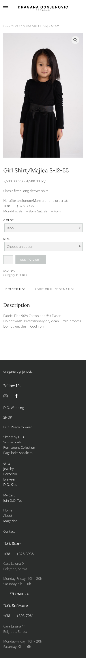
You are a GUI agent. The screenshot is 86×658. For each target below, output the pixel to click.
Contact (9, 531)
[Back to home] (43, 7)
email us (22, 594)
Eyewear (9, 479)
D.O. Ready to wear (17, 427)
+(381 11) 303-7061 (18, 615)
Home (6, 26)
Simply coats (12, 442)
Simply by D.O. (14, 437)
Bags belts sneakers (17, 452)
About (7, 515)
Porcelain (10, 474)
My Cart (9, 495)
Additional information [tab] (55, 289)
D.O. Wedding (13, 407)
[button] (5, 7)
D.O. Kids (10, 484)
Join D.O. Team (14, 500)
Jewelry (8, 468)
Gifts (6, 463)
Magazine (10, 521)
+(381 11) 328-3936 (18, 206)
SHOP (15, 26)
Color (8, 220)
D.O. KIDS (26, 26)
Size (6, 239)
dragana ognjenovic (17, 371)
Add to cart (30, 259)
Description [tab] (16, 289)
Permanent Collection (19, 447)
